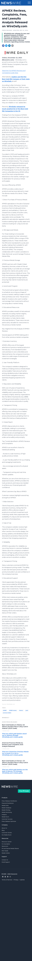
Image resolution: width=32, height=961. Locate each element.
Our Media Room (6, 835)
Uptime (22, 880)
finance (21, 710)
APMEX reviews (13, 710)
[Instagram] (10, 876)
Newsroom (5, 846)
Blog (3, 830)
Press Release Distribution (9, 801)
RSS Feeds (5, 850)
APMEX (4, 710)
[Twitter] (5, 876)
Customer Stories (7, 832)
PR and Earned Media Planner (10, 848)
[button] (29, 3)
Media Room (5, 816)
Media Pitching (6, 810)
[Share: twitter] (6, 45)
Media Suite (5, 805)
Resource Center (7, 841)
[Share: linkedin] (9, 45)
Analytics (4, 814)
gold (27, 710)
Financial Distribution (8, 803)
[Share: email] (12, 45)
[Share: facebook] (3, 45)
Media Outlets (6, 853)
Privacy (16, 880)
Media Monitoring (7, 812)
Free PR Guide (24, 791)
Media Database (6, 807)
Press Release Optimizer (9, 821)
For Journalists (6, 844)
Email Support (6, 862)
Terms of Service (7, 880)
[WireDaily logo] (16, 56)
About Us (4, 828)
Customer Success (7, 819)
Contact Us (5, 859)
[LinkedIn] (7, 876)
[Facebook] (2, 876)
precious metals (7, 712)
